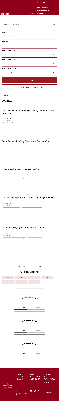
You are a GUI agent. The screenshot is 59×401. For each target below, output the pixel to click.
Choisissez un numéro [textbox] (10, 45)
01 (17, 307)
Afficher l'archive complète (29, 87)
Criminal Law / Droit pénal (11, 207)
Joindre (40, 13)
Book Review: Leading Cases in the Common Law (26, 141)
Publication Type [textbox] (9, 73)
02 (24, 307)
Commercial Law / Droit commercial (14, 237)
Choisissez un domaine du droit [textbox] (13, 55)
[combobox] (29, 36)
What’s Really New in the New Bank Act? (22, 169)
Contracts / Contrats (35, 237)
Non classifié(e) (8, 122)
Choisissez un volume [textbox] (10, 36)
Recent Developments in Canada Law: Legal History (27, 197)
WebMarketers (48, 394)
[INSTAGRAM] (36, 395)
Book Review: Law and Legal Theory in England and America (28, 112)
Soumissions (42, 7)
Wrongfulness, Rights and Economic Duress (23, 227)
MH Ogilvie (7, 120)
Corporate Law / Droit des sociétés (14, 178)
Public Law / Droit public (11, 208)
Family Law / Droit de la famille (32, 207)
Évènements (42, 10)
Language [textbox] (7, 64)
